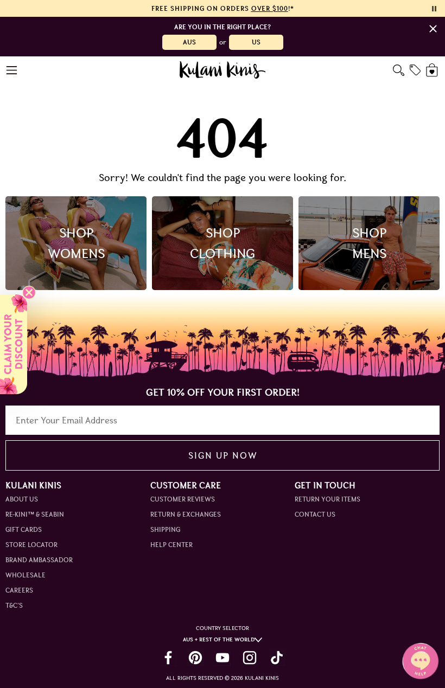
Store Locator (31, 545)
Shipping (165, 529)
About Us (21, 499)
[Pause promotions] (434, 8)
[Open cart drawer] (433, 70)
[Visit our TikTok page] (277, 658)
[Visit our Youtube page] (222, 658)
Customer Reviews (182, 499)
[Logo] (223, 70)
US (256, 42)
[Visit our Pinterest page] (195, 658)
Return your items (327, 499)
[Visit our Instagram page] (249, 658)
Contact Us (315, 514)
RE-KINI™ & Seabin (34, 514)
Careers (19, 590)
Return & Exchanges (185, 514)
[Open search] (398, 70)
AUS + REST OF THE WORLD (219, 639)
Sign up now (222, 455)
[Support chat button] (421, 661)
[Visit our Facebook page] (168, 658)
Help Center (171, 545)
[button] (13, 344)
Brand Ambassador (39, 560)
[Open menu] (12, 70)
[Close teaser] (29, 292)
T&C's (14, 605)
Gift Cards (23, 529)
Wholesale (25, 575)
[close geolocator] (433, 28)
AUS (189, 42)
